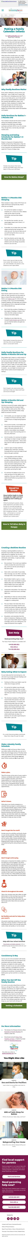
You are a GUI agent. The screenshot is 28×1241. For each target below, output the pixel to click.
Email (18, 1218)
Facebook (8, 1218)
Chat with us (14, 1202)
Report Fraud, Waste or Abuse (8, 1229)
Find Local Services (14, 1177)
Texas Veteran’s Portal (12, 1231)
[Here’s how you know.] (14, 3)
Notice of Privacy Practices (8, 1226)
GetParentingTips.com (14, 36)
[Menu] (3, 10)
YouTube (14, 1218)
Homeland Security (16, 1224)
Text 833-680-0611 (14, 1207)
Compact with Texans (7, 1224)
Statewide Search (20, 1229)
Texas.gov (4, 1231)
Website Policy (21, 1231)
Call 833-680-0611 (14, 1197)
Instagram (11, 1218)
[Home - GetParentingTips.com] (16, 10)
